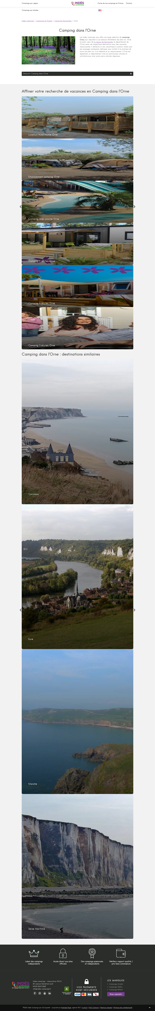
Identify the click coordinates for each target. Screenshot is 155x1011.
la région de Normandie (103, 42)
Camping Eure (77, 576)
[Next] (134, 206)
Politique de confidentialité (123, 1007)
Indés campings (28, 21)
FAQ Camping (94, 1007)
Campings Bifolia (116, 990)
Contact (129, 3)
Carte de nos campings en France (110, 3)
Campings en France (44, 21)
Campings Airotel (116, 984)
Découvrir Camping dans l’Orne (35, 74)
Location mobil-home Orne (77, 117)
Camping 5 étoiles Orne (77, 244)
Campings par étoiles (30, 10)
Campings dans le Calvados (77, 431)
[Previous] (20, 206)
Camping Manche (77, 721)
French (102, 10)
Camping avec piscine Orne (77, 202)
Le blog (84, 1007)
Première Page (66, 1007)
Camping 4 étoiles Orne (77, 286)
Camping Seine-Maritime (77, 866)
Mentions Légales (106, 1007)
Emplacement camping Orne (77, 159)
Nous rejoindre (116, 994)
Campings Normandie (62, 21)
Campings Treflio (115, 987)
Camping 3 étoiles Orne (77, 328)
